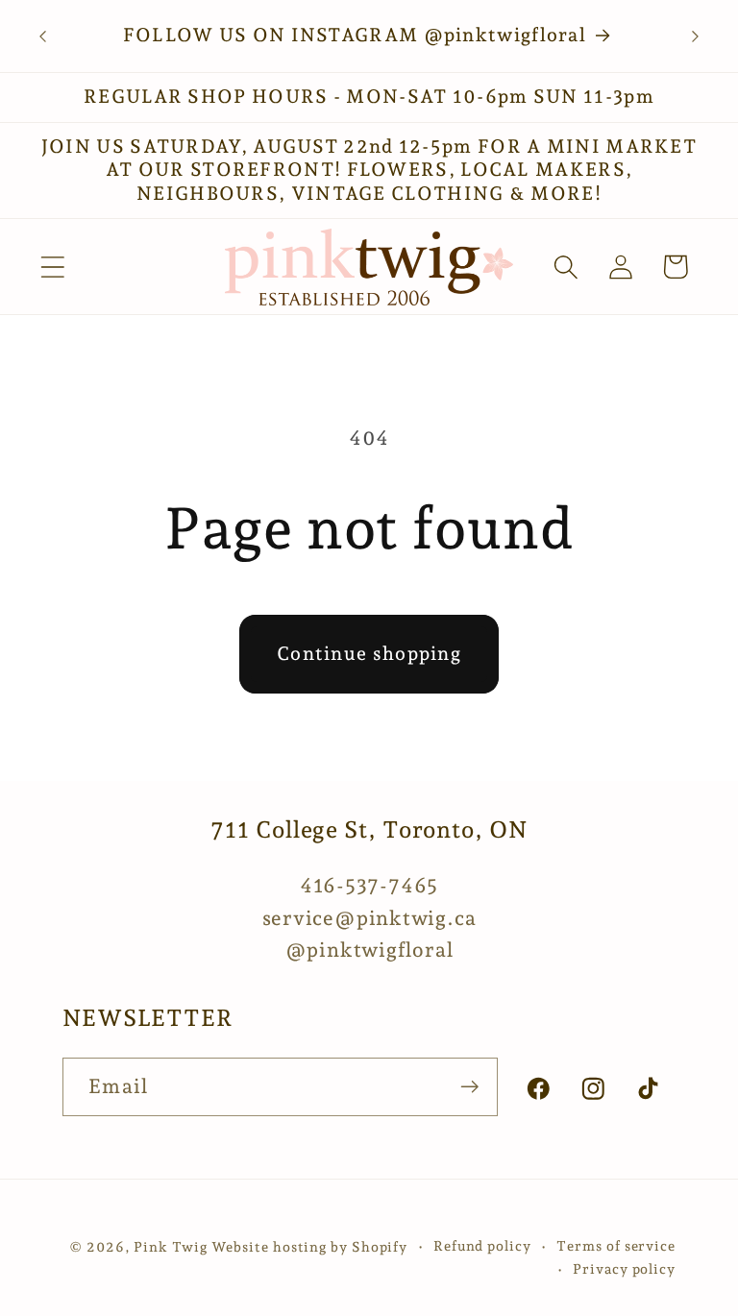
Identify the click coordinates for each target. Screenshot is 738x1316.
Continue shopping (369, 654)
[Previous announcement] (42, 36)
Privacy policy (624, 1269)
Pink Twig (170, 1247)
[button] (52, 266)
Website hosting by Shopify (309, 1247)
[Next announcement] (696, 36)
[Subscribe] (469, 1087)
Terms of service (616, 1246)
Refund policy (482, 1246)
